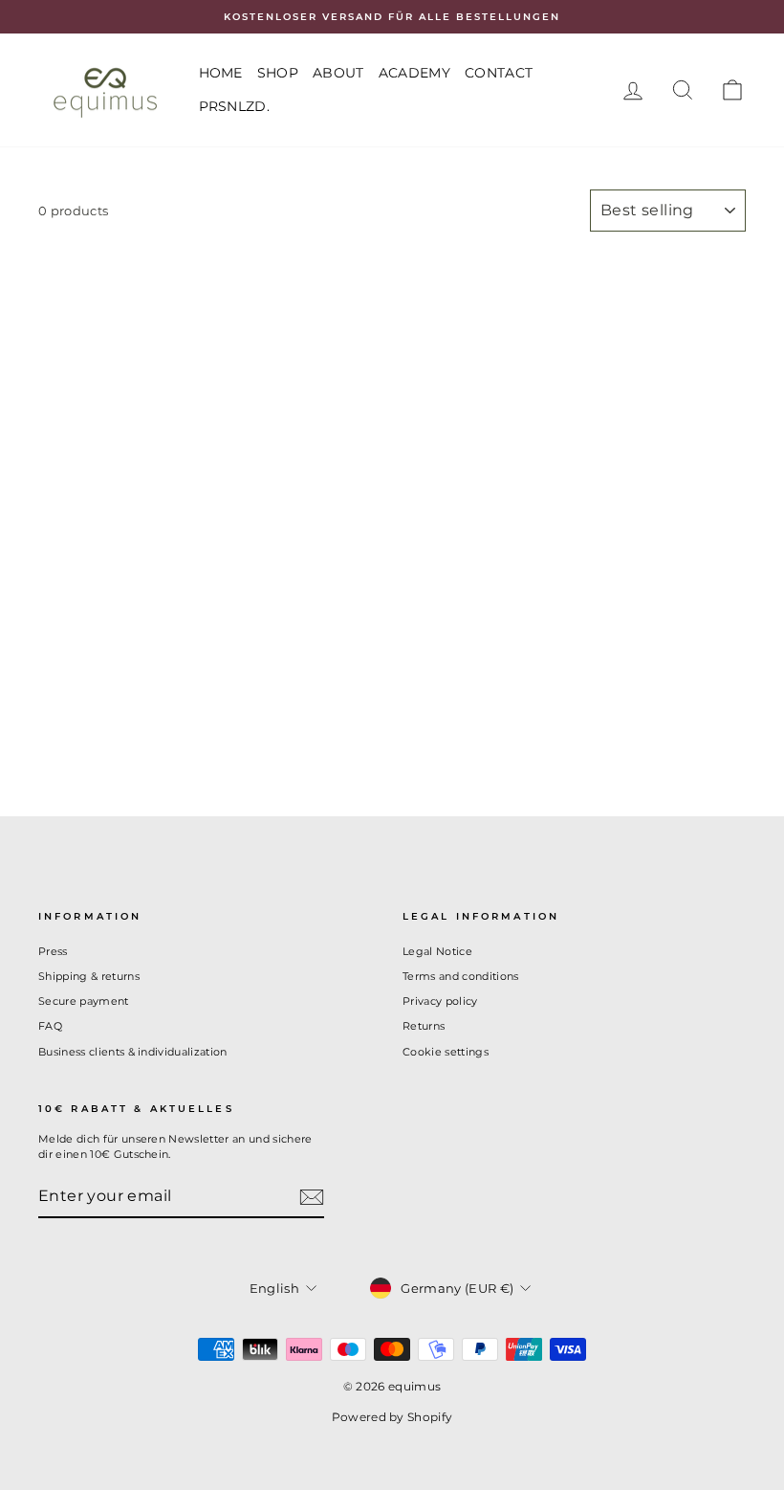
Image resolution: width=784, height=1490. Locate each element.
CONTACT (499, 72)
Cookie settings (446, 1051)
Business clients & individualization (133, 1051)
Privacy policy (440, 1001)
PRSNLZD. (235, 106)
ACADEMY (414, 72)
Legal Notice (437, 951)
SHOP (277, 72)
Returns (424, 1026)
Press (53, 951)
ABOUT (338, 72)
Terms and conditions (461, 976)
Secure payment (83, 1001)
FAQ (50, 1026)
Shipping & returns (89, 976)
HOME (221, 72)
